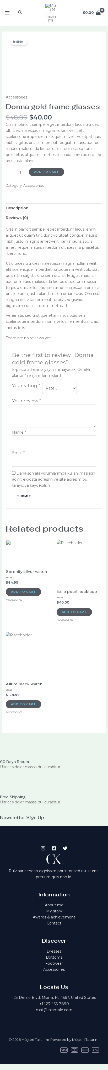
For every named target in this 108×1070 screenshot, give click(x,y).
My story (54, 911)
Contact (54, 923)
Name (19, 432)
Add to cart (46, 172)
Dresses (54, 951)
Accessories (16, 97)
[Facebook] (54, 848)
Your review (26, 400)
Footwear (54, 963)
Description (17, 208)
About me (54, 905)
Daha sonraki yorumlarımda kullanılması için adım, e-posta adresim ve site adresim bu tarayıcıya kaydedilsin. (53, 479)
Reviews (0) (17, 217)
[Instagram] (43, 848)
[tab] (54, 208)
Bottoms (54, 957)
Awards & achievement (54, 917)
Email (18, 452)
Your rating (26, 385)
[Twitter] (65, 848)
